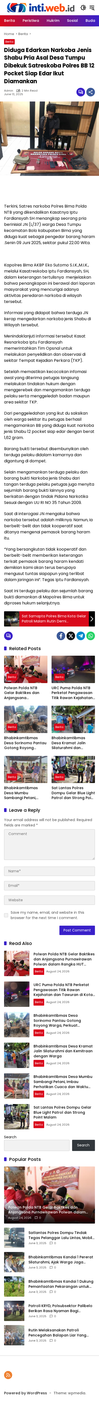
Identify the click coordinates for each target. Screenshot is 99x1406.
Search (10, 1137)
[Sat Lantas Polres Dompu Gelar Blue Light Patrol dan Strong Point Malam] (73, 769)
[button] (83, 8)
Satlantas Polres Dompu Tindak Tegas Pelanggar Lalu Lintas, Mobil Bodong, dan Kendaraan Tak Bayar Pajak (61, 1235)
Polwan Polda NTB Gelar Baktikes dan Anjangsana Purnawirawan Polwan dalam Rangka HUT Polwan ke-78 (24, 693)
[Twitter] (71, 636)
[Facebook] (61, 636)
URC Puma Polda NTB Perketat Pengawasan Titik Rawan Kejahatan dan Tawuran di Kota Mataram (72, 693)
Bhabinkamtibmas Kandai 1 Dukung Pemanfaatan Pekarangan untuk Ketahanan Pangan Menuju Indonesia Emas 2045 (60, 1284)
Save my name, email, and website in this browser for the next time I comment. (47, 915)
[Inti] (39, 7)
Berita (9, 42)
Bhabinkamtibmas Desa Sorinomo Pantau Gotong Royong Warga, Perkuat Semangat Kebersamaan (25, 743)
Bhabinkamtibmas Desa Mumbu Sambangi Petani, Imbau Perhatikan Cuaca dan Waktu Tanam (21, 793)
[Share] (90, 92)
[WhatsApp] (90, 636)
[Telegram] (80, 636)
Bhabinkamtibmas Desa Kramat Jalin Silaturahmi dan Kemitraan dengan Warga (69, 743)
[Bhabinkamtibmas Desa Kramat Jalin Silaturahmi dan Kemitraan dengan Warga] (73, 719)
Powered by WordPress (25, 1393)
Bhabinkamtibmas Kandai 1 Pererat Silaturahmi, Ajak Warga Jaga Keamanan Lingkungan (60, 1260)
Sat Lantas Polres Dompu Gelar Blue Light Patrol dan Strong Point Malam (73, 793)
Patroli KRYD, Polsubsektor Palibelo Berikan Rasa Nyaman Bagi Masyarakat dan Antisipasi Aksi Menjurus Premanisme (60, 1308)
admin (8, 90)
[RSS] (8, 1375)
